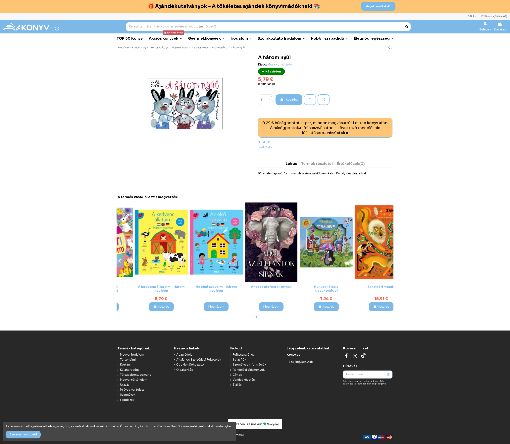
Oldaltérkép (184, 370)
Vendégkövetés (244, 379)
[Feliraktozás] (388, 374)
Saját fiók (239, 359)
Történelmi (128, 359)
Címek (237, 375)
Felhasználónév (243, 354)
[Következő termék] (391, 47)
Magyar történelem (133, 379)
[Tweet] (264, 142)
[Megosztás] (259, 142)
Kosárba (292, 99)
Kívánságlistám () (495, 16)
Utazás (124, 384)
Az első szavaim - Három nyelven (145, 289)
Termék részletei (317, 164)
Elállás (237, 384)
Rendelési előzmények (249, 370)
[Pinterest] (269, 142)
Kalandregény (129, 370)
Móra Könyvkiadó (279, 64)
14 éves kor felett (132, 389)
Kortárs (125, 364)
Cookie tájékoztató (190, 364)
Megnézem (145, 306)
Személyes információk (249, 364)
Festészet (127, 400)
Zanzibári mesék (310, 287)
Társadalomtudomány (135, 375)
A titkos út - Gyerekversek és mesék (365, 289)
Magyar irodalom (132, 354)
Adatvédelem (185, 354)
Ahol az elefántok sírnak (200, 287)
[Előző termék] (389, 47)
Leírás (291, 164)
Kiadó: (262, 64)
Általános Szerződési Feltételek (198, 359)
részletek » (337, 132)
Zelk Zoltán (266, 147)
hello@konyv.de (302, 362)
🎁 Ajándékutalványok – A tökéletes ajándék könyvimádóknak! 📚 (234, 6)
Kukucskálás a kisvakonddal (255, 289)
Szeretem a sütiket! (23, 434)
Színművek (127, 394)
